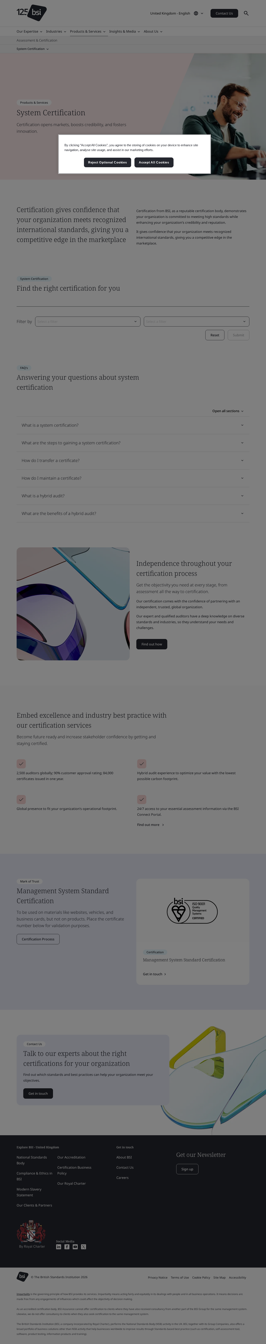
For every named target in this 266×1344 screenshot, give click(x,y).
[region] (134, 154)
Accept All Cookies (154, 162)
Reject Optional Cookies (107, 162)
